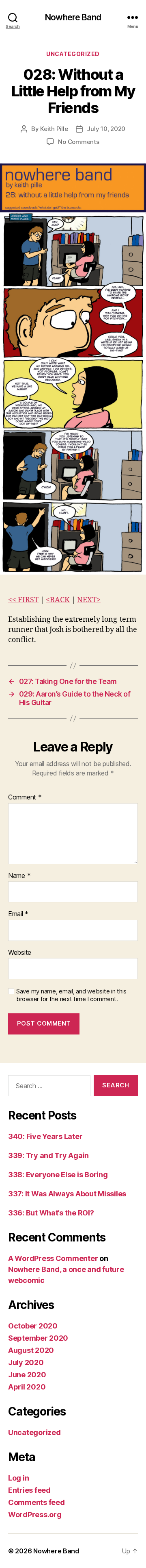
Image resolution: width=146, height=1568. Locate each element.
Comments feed (36, 1502)
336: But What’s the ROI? (51, 1213)
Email (18, 914)
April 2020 (26, 1387)
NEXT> (89, 600)
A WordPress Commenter (53, 1258)
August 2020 (31, 1350)
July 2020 (26, 1362)
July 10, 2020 (106, 129)
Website (19, 952)
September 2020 (38, 1338)
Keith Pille (54, 129)
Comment (25, 797)
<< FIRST (23, 600)
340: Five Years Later (45, 1136)
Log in (18, 1478)
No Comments (78, 142)
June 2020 (27, 1374)
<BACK (58, 600)
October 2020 (33, 1326)
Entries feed (29, 1490)
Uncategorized (73, 53)
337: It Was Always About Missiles (67, 1193)
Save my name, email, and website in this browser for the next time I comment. (71, 995)
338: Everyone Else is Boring (57, 1174)
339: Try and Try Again (48, 1155)
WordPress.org (35, 1514)
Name (19, 876)
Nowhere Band (73, 17)
